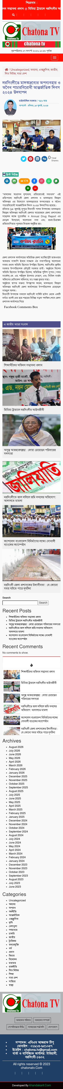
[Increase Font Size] (28, 188)
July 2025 (14, 795)
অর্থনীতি (12, 911)
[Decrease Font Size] (35, 188)
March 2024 (15, 853)
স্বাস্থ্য (11, 985)
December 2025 (18, 776)
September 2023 (18, 876)
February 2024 (17, 857)
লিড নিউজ (10, 73)
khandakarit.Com (40, 1085)
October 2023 (16, 872)
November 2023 (18, 868)
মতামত (12, 963)
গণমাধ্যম (13, 930)
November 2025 (18, 780)
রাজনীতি (13, 966)
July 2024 (14, 839)
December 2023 (18, 865)
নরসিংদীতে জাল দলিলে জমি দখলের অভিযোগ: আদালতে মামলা (30, 499)
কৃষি (11, 922)
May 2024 (14, 846)
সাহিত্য (12, 981)
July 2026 (14, 751)
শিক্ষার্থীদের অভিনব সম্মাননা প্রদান (23, 365)
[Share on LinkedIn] (37, 159)
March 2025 (15, 809)
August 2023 (16, 879)
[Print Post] (7, 181)
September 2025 (18, 787)
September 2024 (18, 831)
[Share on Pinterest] (30, 159)
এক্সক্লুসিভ (44, 70)
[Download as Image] (14, 181)
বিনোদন (13, 959)
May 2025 (14, 802)
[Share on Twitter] (23, 159)
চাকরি (12, 933)
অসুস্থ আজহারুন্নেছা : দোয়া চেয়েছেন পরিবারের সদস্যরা (30, 452)
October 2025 (16, 784)
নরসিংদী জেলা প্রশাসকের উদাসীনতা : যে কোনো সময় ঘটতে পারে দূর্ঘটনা (31, 587)
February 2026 (17, 769)
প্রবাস (11, 952)
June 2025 (15, 798)
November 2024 (18, 824)
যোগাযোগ (52, 1027)
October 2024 (16, 828)
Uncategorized (19, 70)
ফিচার (12, 955)
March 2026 (15, 765)
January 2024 (17, 861)
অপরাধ (12, 908)
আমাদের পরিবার (23, 1020)
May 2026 (14, 758)
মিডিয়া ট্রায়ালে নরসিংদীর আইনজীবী (41, 9)
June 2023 (15, 887)
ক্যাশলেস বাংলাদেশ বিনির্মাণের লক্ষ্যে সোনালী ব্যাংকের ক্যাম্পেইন (29, 543)
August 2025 (16, 791)
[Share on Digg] (44, 159)
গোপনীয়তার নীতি (16, 1027)
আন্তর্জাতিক (14, 915)
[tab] (31, 659)
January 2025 (17, 817)
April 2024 (15, 850)
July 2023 (14, 883)
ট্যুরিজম (12, 941)
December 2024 (18, 820)
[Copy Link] (56, 181)
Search (6, 598)
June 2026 (15, 754)
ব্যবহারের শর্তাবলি (36, 1027)
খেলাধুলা (13, 926)
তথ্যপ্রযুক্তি (14, 944)
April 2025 (15, 806)
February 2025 (17, 813)
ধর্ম (10, 948)
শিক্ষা (11, 974)
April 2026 (15, 762)
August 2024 (16, 835)
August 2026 (16, 747)
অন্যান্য (34, 70)
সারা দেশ (22, 73)
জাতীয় (54, 70)
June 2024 (15, 842)
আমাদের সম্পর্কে (42, 1020)
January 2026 (17, 773)
